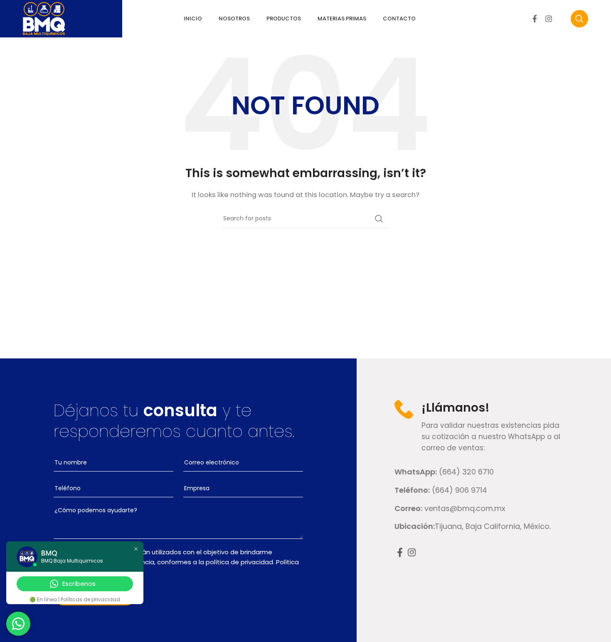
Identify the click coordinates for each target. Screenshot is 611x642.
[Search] (579, 18)
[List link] (483, 472)
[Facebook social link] (534, 18)
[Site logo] (44, 18)
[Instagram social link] (548, 18)
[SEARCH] (379, 218)
